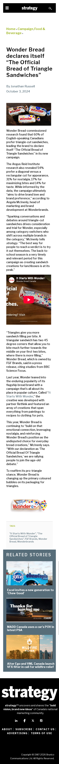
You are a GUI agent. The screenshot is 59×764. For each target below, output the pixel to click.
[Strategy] (29, 8)
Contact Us (45, 729)
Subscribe (23, 729)
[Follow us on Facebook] (24, 722)
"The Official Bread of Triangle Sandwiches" (25, 536)
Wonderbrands (25, 541)
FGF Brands (31, 539)
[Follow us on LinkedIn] (16, 722)
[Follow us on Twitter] (33, 722)
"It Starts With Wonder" (22, 533)
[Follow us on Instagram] (41, 722)
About (7, 729)
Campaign (25, 29)
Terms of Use (41, 733)
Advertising (17, 733)
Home (11, 29)
